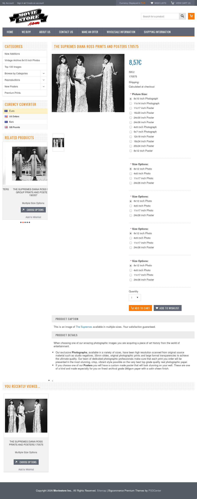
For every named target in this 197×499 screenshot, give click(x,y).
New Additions (12, 53)
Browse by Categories (16, 73)
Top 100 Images (13, 66)
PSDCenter (155, 490)
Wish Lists (160, 2)
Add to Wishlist (25, 217)
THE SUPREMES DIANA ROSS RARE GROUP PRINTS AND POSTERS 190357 (26, 192)
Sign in (20, 2)
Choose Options (27, 210)
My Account (8, 2)
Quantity (133, 291)
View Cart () (183, 2)
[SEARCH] (182, 16)
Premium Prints (13, 92)
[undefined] (88, 111)
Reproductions (12, 79)
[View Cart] (191, 16)
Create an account (35, 2)
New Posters (11, 86)
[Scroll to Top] (0, 476)
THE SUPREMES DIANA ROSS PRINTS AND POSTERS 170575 (26, 443)
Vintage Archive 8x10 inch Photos (22, 60)
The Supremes (84, 326)
